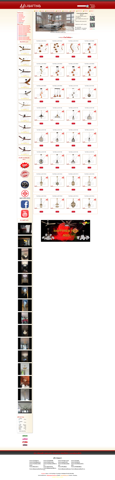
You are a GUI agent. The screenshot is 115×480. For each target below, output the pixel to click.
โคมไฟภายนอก (21, 21)
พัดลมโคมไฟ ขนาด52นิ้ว (23, 34)
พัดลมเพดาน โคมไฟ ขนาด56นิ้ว (24, 37)
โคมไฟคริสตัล (21, 15)
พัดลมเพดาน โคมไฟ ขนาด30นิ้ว (24, 28)
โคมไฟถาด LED (21, 17)
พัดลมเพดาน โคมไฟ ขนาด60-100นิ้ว (25, 39)
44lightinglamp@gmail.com (52, 475)
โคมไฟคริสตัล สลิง (22, 16)
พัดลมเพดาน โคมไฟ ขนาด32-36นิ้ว (25, 29)
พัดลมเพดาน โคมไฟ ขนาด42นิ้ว (24, 30)
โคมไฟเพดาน (21, 14)
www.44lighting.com (65, 475)
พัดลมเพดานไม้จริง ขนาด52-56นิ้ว (24, 25)
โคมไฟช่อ (20, 19)
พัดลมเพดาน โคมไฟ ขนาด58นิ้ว (24, 38)
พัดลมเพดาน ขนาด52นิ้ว (23, 33)
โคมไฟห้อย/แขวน (22, 20)
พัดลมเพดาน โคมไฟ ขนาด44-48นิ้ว (25, 32)
